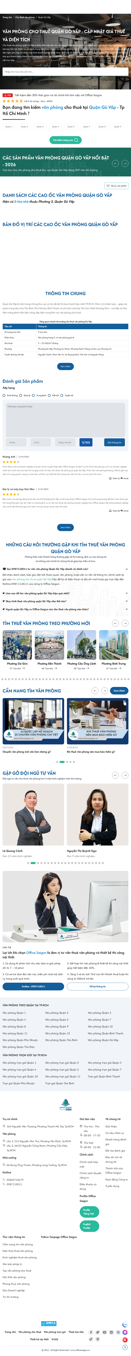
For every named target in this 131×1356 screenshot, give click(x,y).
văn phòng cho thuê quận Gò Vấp (32, 579)
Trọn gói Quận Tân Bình (59, 1083)
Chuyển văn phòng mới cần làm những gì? (27, 752)
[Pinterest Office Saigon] (118, 1332)
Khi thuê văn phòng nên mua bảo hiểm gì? (91, 752)
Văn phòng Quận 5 (56, 1020)
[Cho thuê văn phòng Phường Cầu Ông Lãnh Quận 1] (81, 650)
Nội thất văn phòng (14, 1277)
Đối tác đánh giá (115, 1151)
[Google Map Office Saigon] (97, 1339)
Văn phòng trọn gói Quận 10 (20, 1076)
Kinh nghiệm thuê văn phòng (20, 1257)
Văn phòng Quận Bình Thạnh (105, 1033)
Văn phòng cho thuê (29, 1332)
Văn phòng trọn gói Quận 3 (104, 1063)
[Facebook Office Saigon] (91, 1332)
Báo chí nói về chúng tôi (113, 1159)
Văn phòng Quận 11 (15, 1033)
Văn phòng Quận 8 (14, 1026)
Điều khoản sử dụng (88, 1186)
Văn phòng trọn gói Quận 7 (104, 1069)
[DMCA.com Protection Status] (48, 1323)
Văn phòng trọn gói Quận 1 (19, 1063)
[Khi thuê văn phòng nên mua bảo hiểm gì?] (97, 721)
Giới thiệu (111, 1126)
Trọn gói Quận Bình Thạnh (104, 1076)
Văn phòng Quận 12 (57, 1033)
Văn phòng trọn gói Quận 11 (62, 1076)
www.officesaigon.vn (80, 1350)
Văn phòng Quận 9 (56, 1026)
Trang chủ (10, 1332)
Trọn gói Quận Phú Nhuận (19, 1083)
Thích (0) (116, 510)
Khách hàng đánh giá (115, 1141)
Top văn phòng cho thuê (17, 1271)
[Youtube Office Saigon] (104, 1332)
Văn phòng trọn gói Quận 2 (62, 1063)
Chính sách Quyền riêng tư (90, 1175)
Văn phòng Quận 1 (14, 1013)
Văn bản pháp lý (12, 1264)
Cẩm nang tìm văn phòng (18, 1244)
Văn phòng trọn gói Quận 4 (19, 1069)
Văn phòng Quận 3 (99, 1013)
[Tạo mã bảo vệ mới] (85, 442)
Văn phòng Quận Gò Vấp (103, 1040)
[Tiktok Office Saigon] (91, 1339)
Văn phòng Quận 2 (56, 1013)
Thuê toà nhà (76, 1332)
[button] (115, 623)
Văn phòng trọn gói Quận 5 (62, 1069)
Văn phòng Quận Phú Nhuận (20, 1040)
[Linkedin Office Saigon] (111, 1332)
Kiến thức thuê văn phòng (18, 1251)
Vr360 (54, 1339)
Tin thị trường (10, 1297)
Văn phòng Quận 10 (100, 1026)
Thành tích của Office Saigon (114, 1170)
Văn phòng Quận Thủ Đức (19, 1047)
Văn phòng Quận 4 (14, 1020)
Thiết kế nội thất (39, 1339)
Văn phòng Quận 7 (99, 1020)
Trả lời (125, 478)
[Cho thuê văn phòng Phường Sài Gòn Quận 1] (17, 650)
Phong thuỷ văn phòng (16, 1284)
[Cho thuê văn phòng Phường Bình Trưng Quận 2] (114, 650)
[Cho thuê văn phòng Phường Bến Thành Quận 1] (49, 650)
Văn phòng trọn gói (55, 1332)
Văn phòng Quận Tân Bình (61, 1040)
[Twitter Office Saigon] (97, 1332)
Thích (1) (116, 478)
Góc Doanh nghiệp (14, 1290)
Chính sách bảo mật (89, 1164)
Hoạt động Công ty (116, 1179)
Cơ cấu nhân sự (114, 1133)
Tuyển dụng (112, 1186)
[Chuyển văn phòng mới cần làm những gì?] (33, 721)
